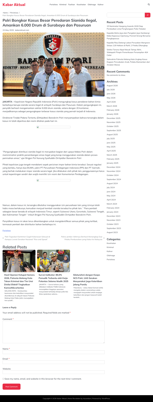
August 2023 (112, 232)
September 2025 (114, 130)
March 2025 (112, 155)
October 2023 (113, 224)
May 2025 (111, 147)
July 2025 (111, 138)
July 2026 (111, 89)
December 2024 (113, 167)
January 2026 (112, 114)
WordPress (106, 399)
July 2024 (111, 187)
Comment (8, 319)
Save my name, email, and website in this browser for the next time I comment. (43, 378)
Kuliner (100, 4)
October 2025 (113, 126)
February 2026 (113, 110)
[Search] (147, 15)
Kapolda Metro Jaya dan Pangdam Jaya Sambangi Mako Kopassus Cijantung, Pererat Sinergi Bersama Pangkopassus (128, 36)
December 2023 (113, 216)
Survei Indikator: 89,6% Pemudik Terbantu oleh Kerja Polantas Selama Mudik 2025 (53, 278)
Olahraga (92, 4)
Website (7, 368)
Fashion (71, 4)
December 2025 (113, 118)
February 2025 (113, 159)
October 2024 (113, 175)
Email (6, 358)
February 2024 (113, 208)
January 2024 (112, 212)
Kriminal (62, 4)
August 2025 (112, 134)
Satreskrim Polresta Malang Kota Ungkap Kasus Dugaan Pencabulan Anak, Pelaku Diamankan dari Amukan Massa (128, 62)
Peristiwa (54, 4)
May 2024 (111, 195)
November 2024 (113, 171)
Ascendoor (87, 399)
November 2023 (113, 220)
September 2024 (114, 179)
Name (6, 348)
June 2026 (111, 93)
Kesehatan (81, 4)
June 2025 (111, 143)
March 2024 (112, 204)
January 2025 (112, 163)
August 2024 (112, 183)
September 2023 (114, 228)
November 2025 (113, 122)
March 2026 (112, 106)
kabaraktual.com (22, 30)
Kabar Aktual (14, 4)
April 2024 (111, 200)
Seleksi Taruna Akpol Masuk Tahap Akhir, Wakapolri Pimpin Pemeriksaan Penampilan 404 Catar (127, 52)
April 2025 (111, 151)
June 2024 (111, 191)
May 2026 (111, 98)
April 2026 (111, 102)
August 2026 (112, 85)
